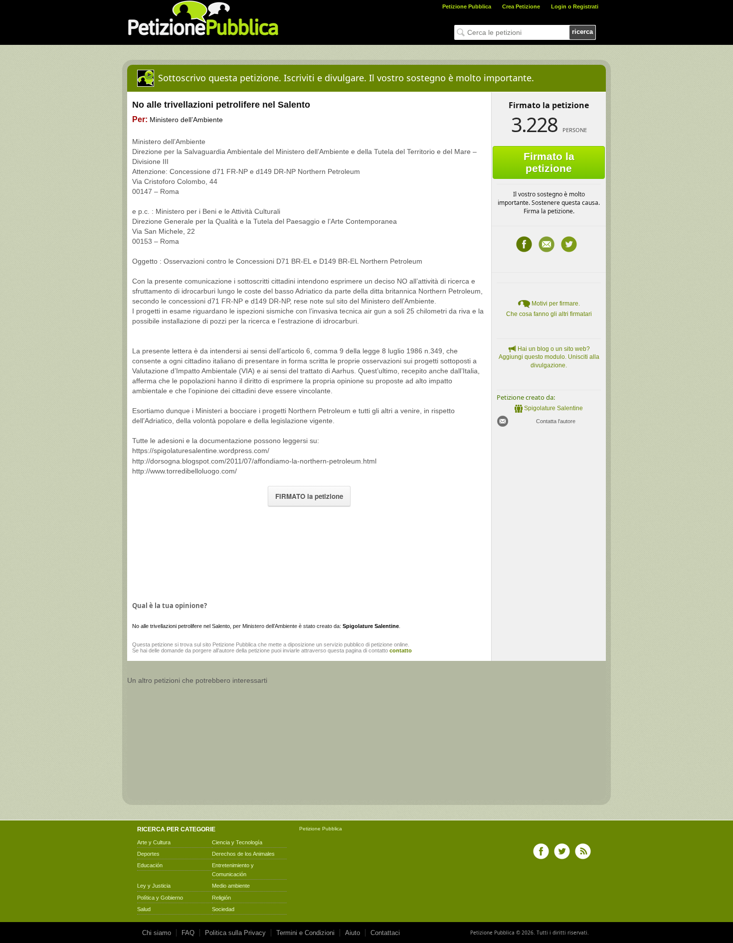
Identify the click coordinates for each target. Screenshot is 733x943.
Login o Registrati (574, 6)
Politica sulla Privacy (235, 933)
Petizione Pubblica (466, 6)
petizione (162, 644)
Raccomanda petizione (546, 244)
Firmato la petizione (549, 162)
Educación (150, 865)
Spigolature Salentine (553, 408)
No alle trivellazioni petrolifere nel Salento (181, 626)
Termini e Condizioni (305, 933)
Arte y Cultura (154, 842)
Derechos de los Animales (243, 854)
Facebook (524, 244)
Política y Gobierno (160, 898)
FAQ (188, 933)
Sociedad (223, 909)
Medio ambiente (231, 886)
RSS (583, 851)
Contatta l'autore (555, 421)
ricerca (582, 31)
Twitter (569, 244)
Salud (144, 909)
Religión (221, 898)
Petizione (310, 828)
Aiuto (352, 933)
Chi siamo (156, 933)
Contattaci (385, 933)
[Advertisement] (309, 551)
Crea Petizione (521, 6)
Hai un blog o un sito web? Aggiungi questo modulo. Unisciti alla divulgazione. (549, 357)
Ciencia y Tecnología (237, 842)
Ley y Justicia (154, 886)
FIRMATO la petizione (309, 496)
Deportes (148, 854)
